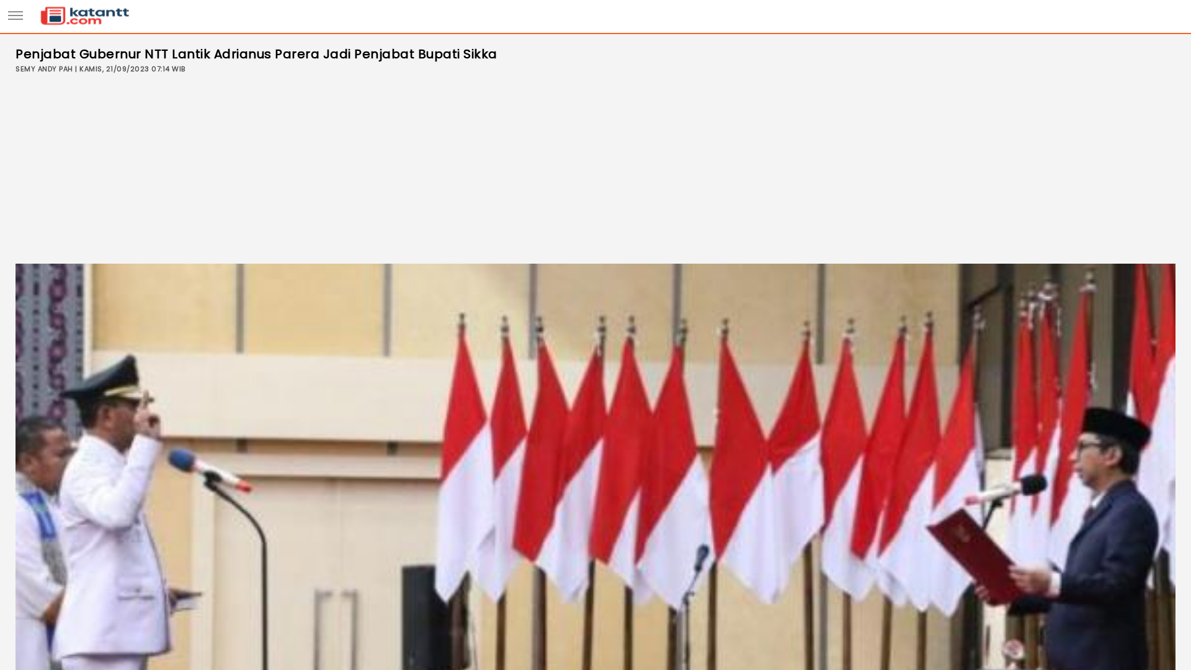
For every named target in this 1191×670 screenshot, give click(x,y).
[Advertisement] (595, 170)
